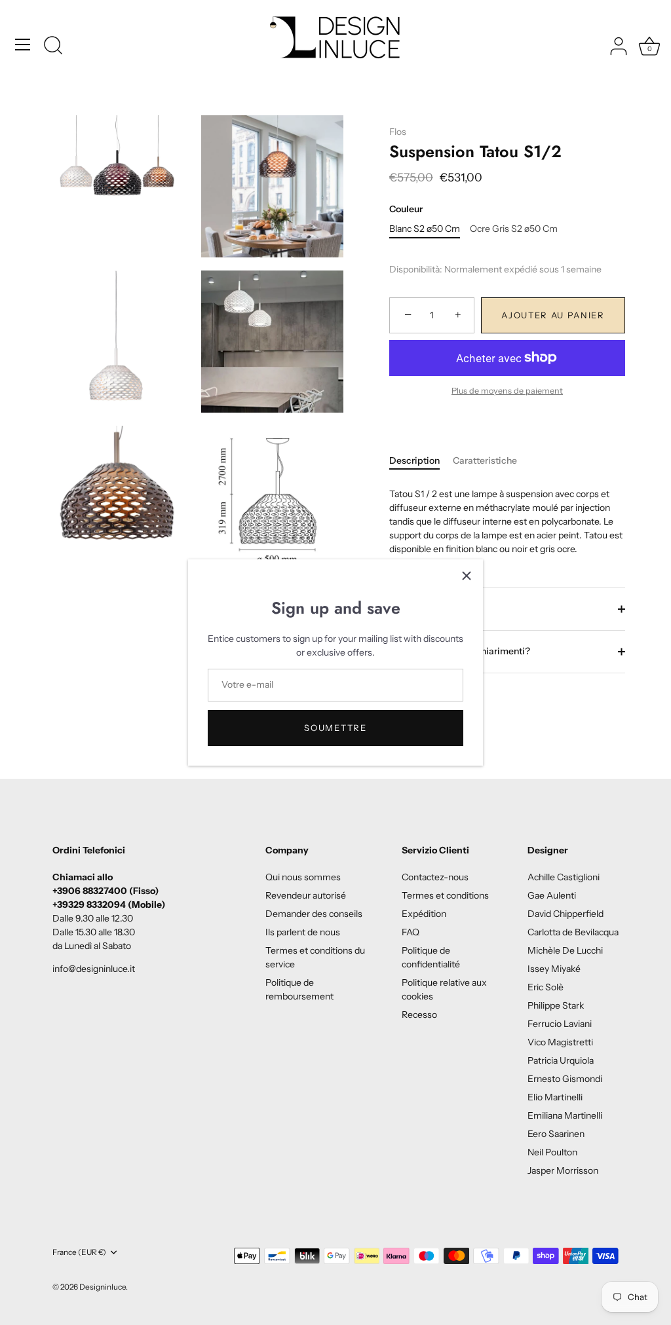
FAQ (410, 932)
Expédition (424, 914)
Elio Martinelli (555, 1097)
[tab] (421, 461)
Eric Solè (545, 987)
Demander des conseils (313, 914)
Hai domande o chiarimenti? (468, 651)
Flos (397, 132)
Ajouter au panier (553, 315)
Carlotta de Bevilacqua (573, 932)
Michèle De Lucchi (565, 950)
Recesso (419, 1014)
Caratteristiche (485, 460)
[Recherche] (53, 46)
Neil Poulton (552, 1152)
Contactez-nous (435, 877)
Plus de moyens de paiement (507, 391)
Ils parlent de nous (302, 932)
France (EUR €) (79, 1252)
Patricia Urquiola (560, 1060)
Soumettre (335, 727)
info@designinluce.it (93, 969)
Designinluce (102, 1287)
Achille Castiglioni (563, 877)
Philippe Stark (555, 1005)
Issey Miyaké (554, 969)
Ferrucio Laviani (559, 1024)
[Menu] (23, 44)
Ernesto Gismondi (564, 1079)
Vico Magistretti (560, 1042)
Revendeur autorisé (305, 895)
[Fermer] (466, 575)
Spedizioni (431, 608)
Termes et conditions (445, 895)
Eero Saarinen (556, 1134)
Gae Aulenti (551, 895)
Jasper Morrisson (562, 1170)
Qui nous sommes (303, 877)
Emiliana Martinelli (564, 1115)
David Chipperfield (565, 914)
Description (414, 460)
